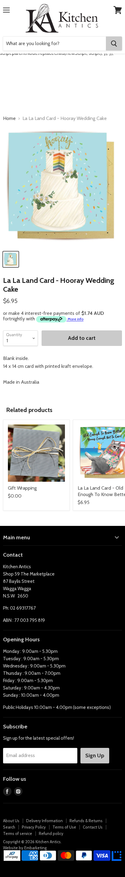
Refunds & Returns (86, 820)
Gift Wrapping (22, 488)
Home (9, 118)
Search (9, 827)
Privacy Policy (34, 827)
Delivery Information (44, 820)
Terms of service (17, 833)
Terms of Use (64, 827)
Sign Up (94, 755)
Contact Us (93, 827)
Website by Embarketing (25, 847)
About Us (11, 820)
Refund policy (51, 833)
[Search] (114, 44)
